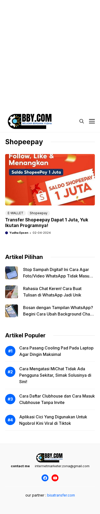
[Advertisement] (50, 50)
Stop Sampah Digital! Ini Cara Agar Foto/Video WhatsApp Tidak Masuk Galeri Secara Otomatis (57, 276)
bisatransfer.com (61, 495)
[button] (81, 121)
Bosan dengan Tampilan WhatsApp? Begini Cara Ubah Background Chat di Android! (58, 314)
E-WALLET (15, 213)
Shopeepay (38, 213)
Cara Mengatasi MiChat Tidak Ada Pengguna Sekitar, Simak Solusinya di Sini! (55, 375)
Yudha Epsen (18, 233)
